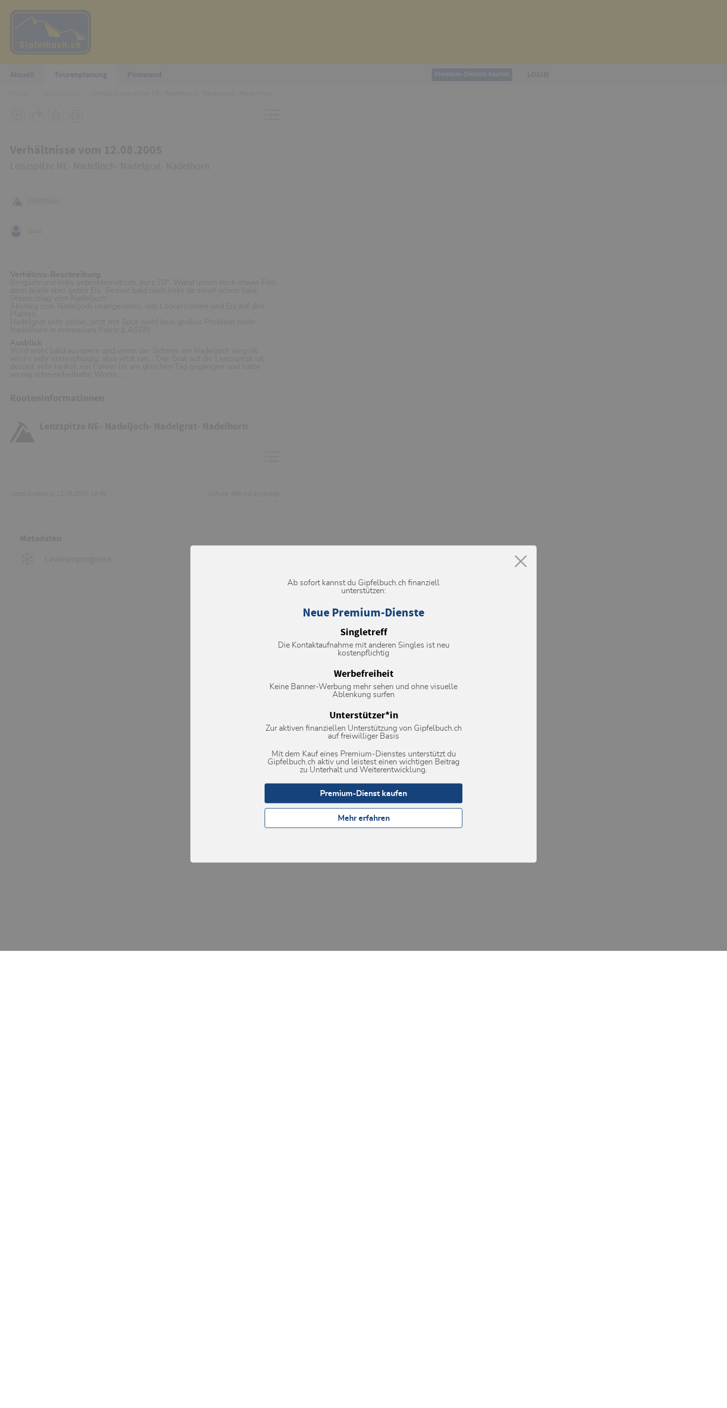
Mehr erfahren (364, 818)
